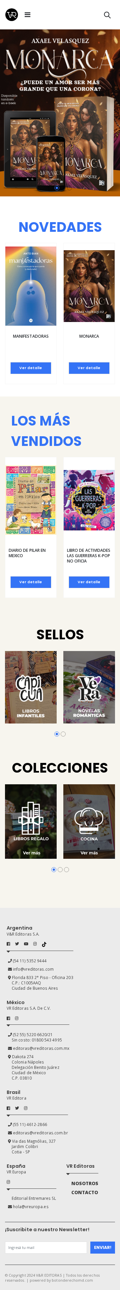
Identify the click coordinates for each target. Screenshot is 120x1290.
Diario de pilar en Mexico (27, 552)
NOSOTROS (84, 1183)
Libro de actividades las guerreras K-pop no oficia (88, 555)
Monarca (89, 336)
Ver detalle (30, 367)
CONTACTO (84, 1192)
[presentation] (5, 113)
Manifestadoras (31, 336)
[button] (107, 16)
